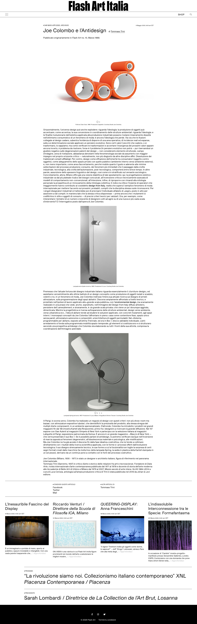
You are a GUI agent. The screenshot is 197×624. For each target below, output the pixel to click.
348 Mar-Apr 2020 (52, 25)
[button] (126, 83)
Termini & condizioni (107, 620)
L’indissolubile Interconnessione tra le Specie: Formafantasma (169, 508)
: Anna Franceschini (119, 506)
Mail (55, 492)
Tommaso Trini (118, 31)
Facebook (57, 487)
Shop (181, 14)
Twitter (56, 490)
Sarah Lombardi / (101, 598)
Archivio (65, 25)
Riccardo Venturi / (74, 508)
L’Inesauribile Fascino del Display (27, 506)
